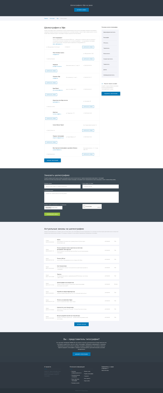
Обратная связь (105, 370)
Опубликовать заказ (52, 214)
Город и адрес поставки (87, 183)
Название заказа (48, 183)
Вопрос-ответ (87, 371)
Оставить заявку (81, 9)
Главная (46, 18)
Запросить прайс (88, 47)
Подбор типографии (88, 373)
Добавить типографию (81, 354)
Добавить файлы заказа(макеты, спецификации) (55, 204)
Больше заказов (81, 324)
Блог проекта (87, 378)
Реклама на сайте (75, 383)
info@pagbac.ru (105, 368)
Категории (52, 18)
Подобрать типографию (111, 93)
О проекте (86, 376)
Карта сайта (87, 380)
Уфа (58, 18)
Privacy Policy (85, 390)
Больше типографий (52, 160)
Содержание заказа (48, 190)
